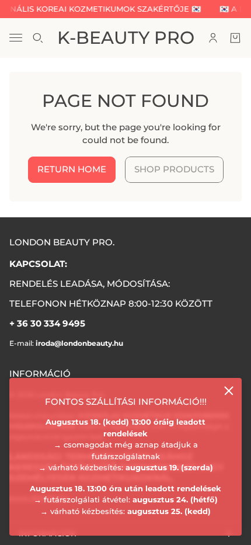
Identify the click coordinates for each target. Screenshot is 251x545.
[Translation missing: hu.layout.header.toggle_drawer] (15, 37)
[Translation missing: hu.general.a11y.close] (229, 391)
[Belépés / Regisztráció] (213, 38)
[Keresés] (38, 38)
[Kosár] (235, 38)
